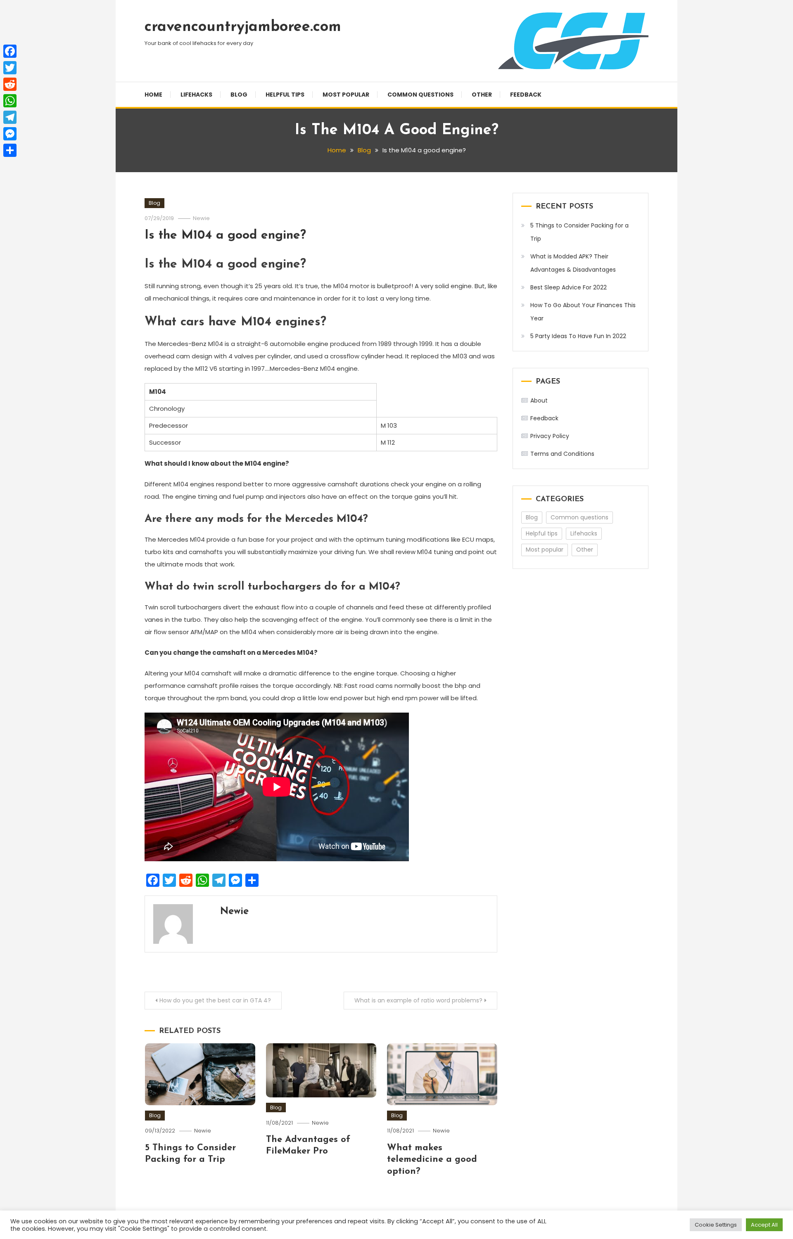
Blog (238, 94)
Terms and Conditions (562, 454)
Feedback (525, 94)
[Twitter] (10, 67)
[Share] (10, 150)
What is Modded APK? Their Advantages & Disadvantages (573, 263)
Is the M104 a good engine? (225, 235)
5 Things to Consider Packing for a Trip (579, 232)
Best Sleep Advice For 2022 (568, 287)
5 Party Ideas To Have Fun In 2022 (578, 336)
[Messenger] (10, 134)
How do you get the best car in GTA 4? (215, 1000)
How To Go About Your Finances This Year (583, 311)
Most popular (346, 94)
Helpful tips (285, 94)
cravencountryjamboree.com (243, 27)
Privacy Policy (549, 436)
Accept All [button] (764, 1225)
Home (153, 94)
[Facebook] (10, 51)
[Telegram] (10, 117)
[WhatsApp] (10, 100)
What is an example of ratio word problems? (418, 1000)
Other (482, 94)
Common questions (420, 94)
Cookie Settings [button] (716, 1225)
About (539, 400)
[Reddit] (10, 84)
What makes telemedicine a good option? (432, 1159)
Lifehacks (196, 94)
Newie (201, 218)
